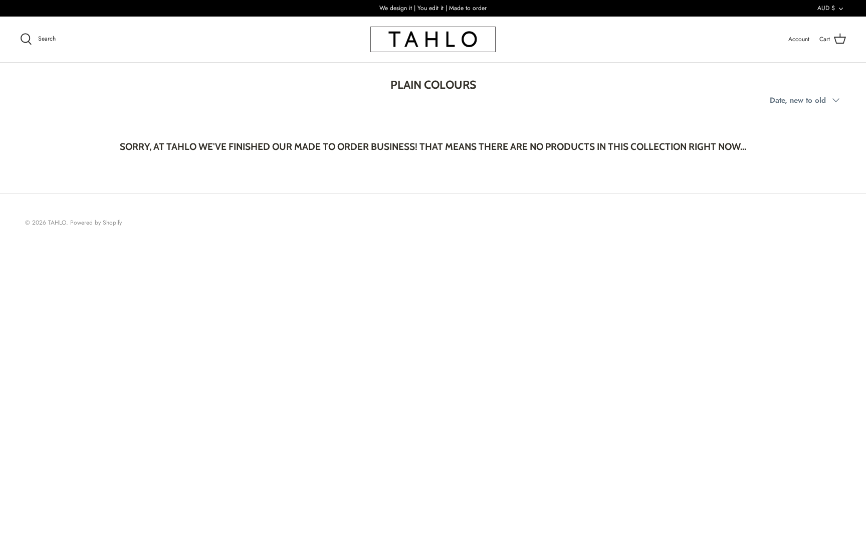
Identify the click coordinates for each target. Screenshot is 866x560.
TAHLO (57, 222)
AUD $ (826, 8)
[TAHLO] (433, 39)
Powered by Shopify (96, 222)
